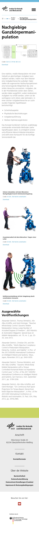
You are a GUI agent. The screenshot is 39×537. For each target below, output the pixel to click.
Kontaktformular (19, 459)
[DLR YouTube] (19, 504)
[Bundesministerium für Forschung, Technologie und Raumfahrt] (19, 526)
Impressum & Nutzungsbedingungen (19, 485)
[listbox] (7, 18)
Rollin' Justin (13, 18)
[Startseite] (3, 19)
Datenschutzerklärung (19, 479)
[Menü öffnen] (33, 9)
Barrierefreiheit (19, 476)
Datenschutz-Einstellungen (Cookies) (19, 482)
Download (5, 65)
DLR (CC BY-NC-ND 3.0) (13, 62)
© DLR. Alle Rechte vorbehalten (16, 197)
